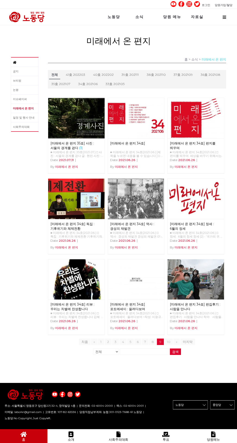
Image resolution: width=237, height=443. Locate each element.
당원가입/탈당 (223, 5)
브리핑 (17, 80)
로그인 (206, 5)
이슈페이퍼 (20, 99)
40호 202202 (103, 75)
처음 (84, 342)
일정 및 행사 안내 (23, 117)
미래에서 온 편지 (23, 108)
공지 (16, 71)
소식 (139, 17)
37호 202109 (183, 75)
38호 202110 (156, 75)
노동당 (114, 17)
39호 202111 (130, 75)
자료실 (197, 17)
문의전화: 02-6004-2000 (96, 405)
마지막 (188, 342)
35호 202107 (60, 84)
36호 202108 (210, 75)
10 (168, 342)
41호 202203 (75, 75)
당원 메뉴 (172, 17)
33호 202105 (115, 84)
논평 (16, 90)
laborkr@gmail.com (28, 412)
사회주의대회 (21, 126)
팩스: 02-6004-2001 (130, 405)
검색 (175, 352)
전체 (54, 75)
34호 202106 (88, 84)
